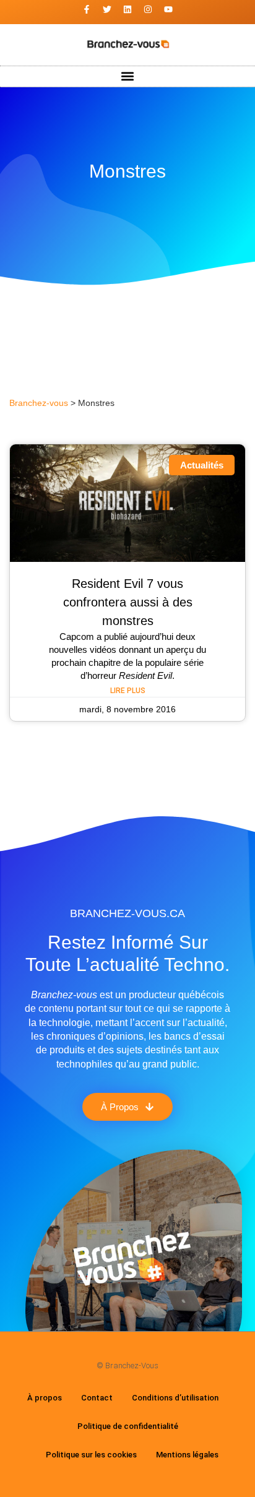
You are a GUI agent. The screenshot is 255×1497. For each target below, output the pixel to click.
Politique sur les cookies (91, 1454)
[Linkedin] (127, 9)
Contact (97, 1397)
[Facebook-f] (86, 9)
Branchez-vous (38, 403)
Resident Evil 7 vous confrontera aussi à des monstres (127, 602)
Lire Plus (127, 690)
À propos (44, 1397)
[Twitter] (107, 9)
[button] (128, 76)
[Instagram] (148, 9)
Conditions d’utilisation (175, 1397)
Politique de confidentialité (127, 1426)
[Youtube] (168, 9)
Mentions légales (187, 1454)
